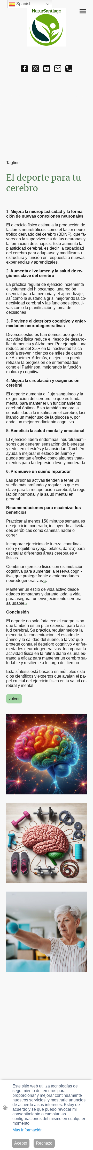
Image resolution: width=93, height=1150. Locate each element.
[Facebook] (24, 68)
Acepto (20, 1143)
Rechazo (44, 1143)
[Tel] (68, 68)
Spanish (23, 4)
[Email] (57, 68)
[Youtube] (46, 68)
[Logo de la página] (46, 27)
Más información (27, 1130)
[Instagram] (35, 68)
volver (14, 698)
